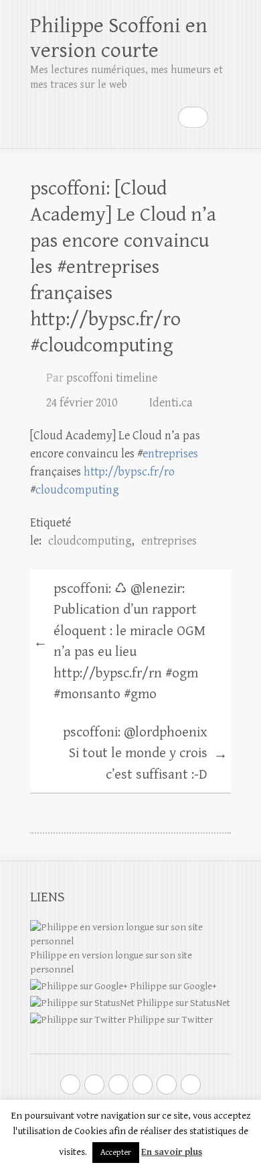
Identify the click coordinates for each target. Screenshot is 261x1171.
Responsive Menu (223, 117)
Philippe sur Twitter (169, 1019)
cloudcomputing (77, 490)
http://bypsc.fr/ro (129, 472)
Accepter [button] (115, 1153)
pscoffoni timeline (111, 378)
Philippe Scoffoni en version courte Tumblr (167, 1084)
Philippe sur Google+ (172, 986)
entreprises (170, 454)
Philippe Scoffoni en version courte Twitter (70, 1084)
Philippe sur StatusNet (182, 1003)
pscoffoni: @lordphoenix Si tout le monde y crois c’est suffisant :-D (145, 753)
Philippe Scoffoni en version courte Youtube (118, 1084)
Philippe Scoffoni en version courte (118, 38)
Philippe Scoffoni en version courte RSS (191, 1084)
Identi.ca (171, 403)
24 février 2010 (81, 403)
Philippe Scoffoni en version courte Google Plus (94, 1084)
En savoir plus (171, 1152)
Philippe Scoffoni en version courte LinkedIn (143, 1084)
